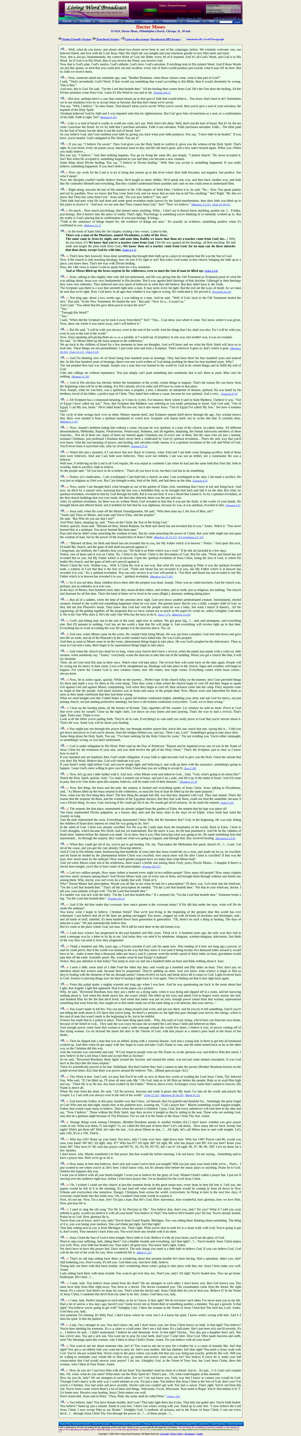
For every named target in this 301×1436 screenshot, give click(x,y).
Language (147, 21)
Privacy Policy (177, 1434)
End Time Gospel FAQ (186, 1424)
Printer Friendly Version (76, 39)
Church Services (218, 1424)
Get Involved (168, 1424)
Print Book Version (107, 39)
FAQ (211, 21)
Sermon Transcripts (101, 1424)
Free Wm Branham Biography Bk (127, 1424)
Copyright (164, 1434)
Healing (129, 21)
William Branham (108, 21)
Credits (199, 1434)
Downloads (193, 21)
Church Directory (234, 1424)
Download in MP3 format (165, 39)
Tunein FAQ (65, 1424)
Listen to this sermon (137, 39)
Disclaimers (190, 1434)
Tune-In (67, 21)
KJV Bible (85, 21)
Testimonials (170, 21)
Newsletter (156, 1424)
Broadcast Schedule (81, 1424)
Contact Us (203, 1424)
